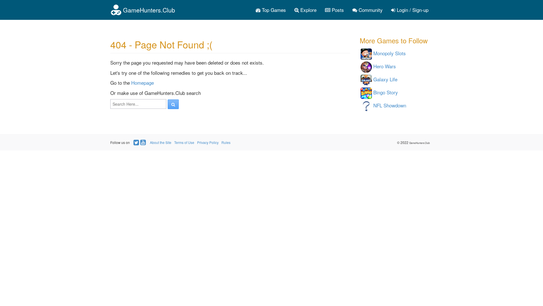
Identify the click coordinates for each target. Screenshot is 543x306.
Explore (307, 9)
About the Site (160, 142)
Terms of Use (184, 142)
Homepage (142, 82)
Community (370, 9)
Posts (337, 9)
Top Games (273, 9)
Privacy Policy (208, 142)
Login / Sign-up (411, 9)
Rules (225, 142)
